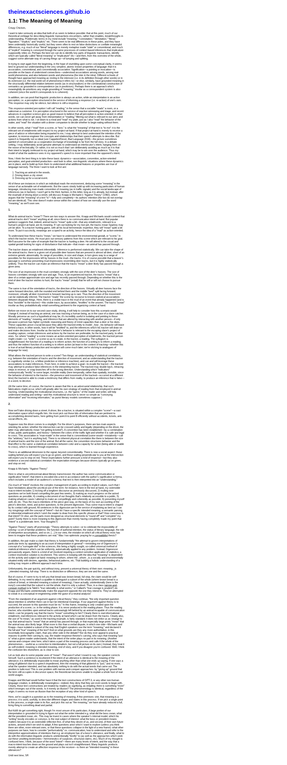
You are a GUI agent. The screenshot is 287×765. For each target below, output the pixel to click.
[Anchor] (11, 209)
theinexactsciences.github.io (49, 11)
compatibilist (101, 535)
